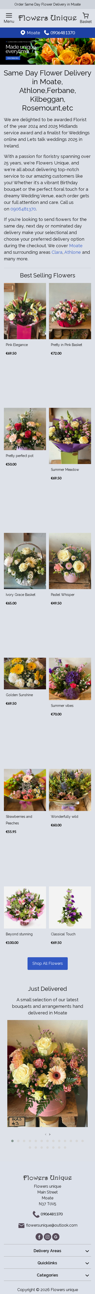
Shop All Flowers (47, 963)
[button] (12, 1141)
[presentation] (46, 1134)
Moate (76, 245)
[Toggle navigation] (9, 18)
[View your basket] (86, 18)
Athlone (72, 252)
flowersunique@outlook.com (51, 1225)
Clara (57, 252)
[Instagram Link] (48, 1236)
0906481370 (62, 32)
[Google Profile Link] (55, 1236)
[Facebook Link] (40, 1236)
